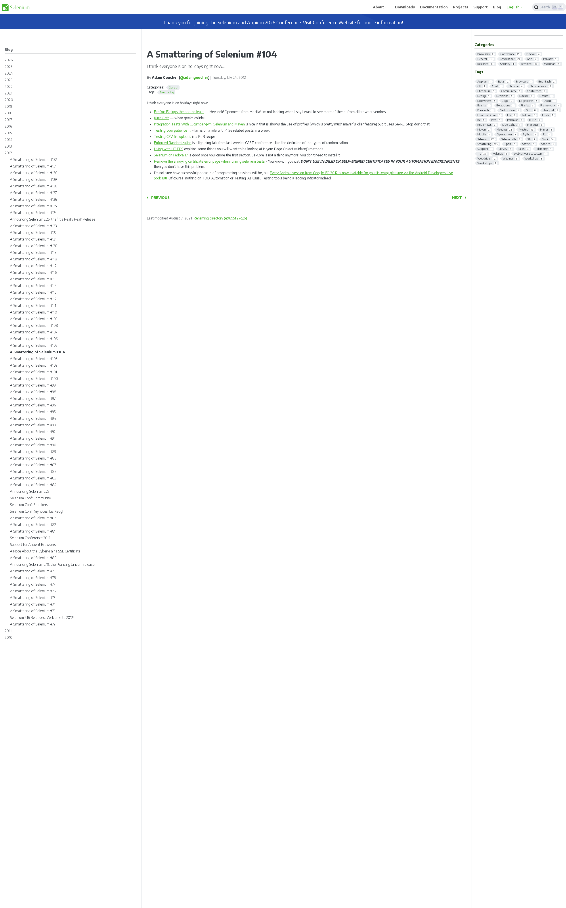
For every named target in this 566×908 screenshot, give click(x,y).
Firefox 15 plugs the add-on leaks (179, 112)
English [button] (513, 7)
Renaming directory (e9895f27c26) (220, 218)
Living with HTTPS (168, 149)
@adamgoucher (194, 77)
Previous (160, 197)
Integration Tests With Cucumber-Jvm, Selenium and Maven (199, 124)
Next (457, 197)
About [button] (378, 7)
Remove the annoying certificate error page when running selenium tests (209, 161)
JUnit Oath (161, 118)
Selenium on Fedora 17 (171, 155)
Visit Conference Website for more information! (353, 22)
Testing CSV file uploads (172, 136)
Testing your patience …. (172, 130)
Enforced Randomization (172, 142)
